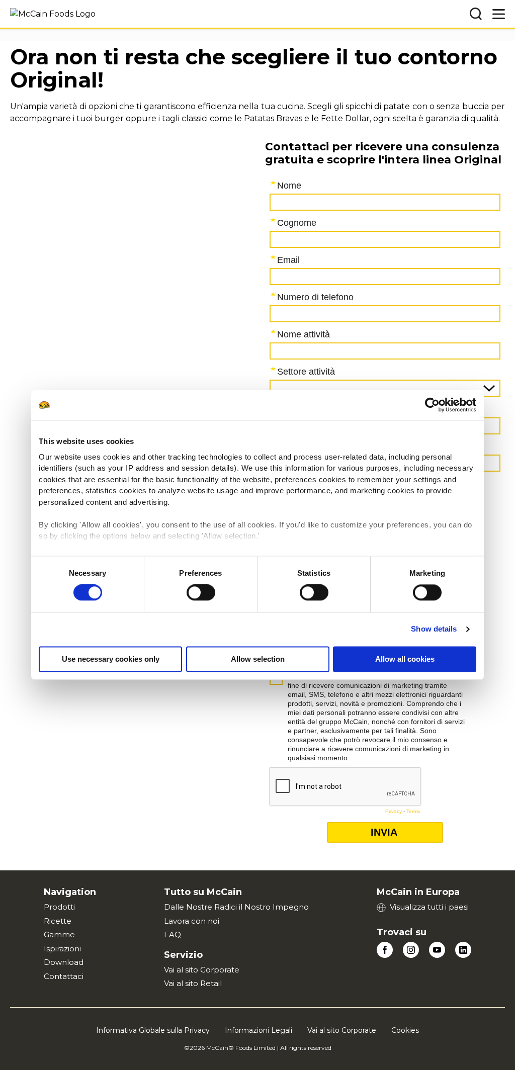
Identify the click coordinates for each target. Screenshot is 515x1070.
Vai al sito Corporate (201, 969)
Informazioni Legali (258, 1030)
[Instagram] (411, 950)
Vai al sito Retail (193, 983)
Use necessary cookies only (110, 659)
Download (63, 962)
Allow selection (258, 659)
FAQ (172, 934)
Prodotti (59, 907)
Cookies (405, 1030)
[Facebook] (385, 950)
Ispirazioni (62, 948)
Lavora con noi (191, 921)
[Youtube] (437, 950)
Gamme (59, 934)
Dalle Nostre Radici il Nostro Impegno (236, 907)
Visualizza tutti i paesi (429, 907)
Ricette (57, 921)
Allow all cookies (405, 659)
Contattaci (63, 976)
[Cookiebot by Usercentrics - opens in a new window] (432, 404)
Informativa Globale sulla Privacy (153, 1030)
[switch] (201, 593)
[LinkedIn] (463, 950)
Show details (434, 629)
